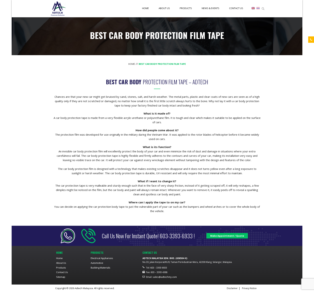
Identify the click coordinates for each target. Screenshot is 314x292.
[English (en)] (253, 9)
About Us (164, 8)
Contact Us (236, 8)
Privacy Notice (249, 288)
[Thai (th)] (258, 9)
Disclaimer (232, 288)
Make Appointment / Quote (227, 235)
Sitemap (60, 277)
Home (145, 8)
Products (186, 8)
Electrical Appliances (102, 258)
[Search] (263, 8)
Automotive (97, 263)
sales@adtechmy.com (165, 277)
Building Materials (100, 267)
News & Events (210, 8)
